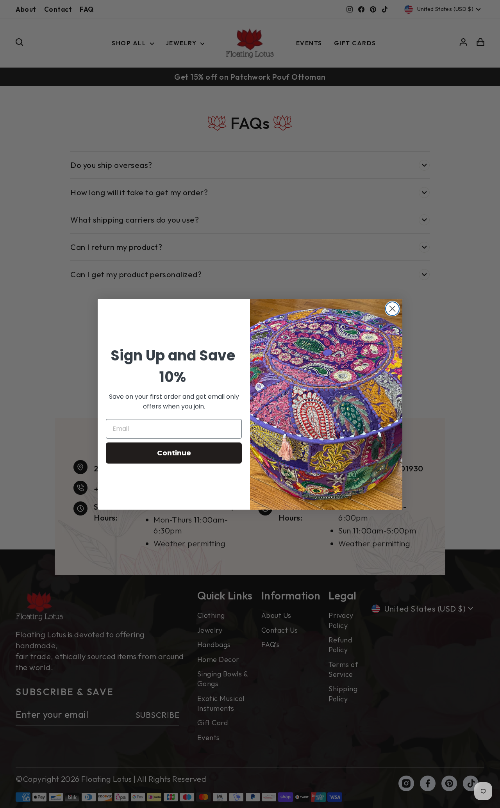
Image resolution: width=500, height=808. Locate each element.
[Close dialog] (392, 309)
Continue (174, 453)
